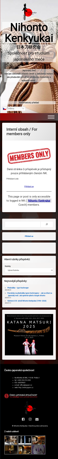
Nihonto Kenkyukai (39, 200)
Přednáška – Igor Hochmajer (18, 288)
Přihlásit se (29, 186)
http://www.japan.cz (25, 387)
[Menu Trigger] (51, 117)
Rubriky (8, 266)
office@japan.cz (26, 385)
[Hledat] (46, 224)
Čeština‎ (10, 108)
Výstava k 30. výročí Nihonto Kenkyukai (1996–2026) (26, 301)
